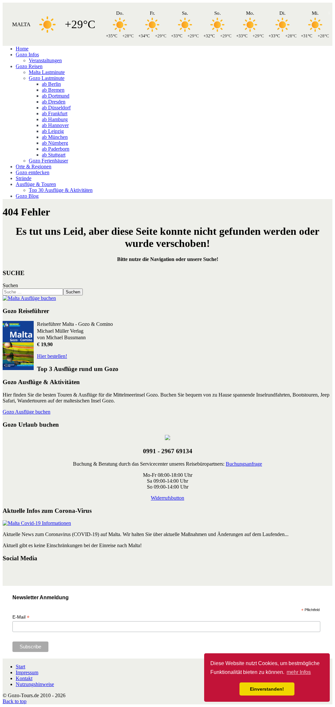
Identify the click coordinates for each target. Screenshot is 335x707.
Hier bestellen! (52, 356)
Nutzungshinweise (35, 684)
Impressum (27, 672)
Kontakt (24, 678)
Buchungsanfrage (244, 464)
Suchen (10, 285)
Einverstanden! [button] (267, 689)
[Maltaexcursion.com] (29, 298)
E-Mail (20, 617)
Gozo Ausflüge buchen (26, 412)
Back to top (14, 701)
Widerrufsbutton (167, 498)
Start (20, 666)
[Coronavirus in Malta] (37, 523)
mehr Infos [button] (299, 672)
